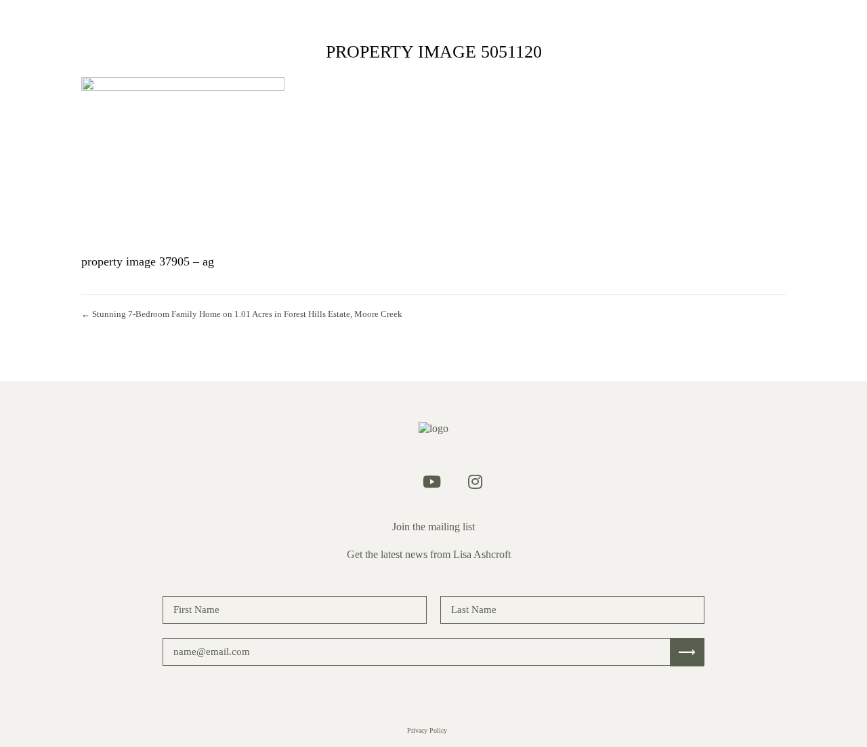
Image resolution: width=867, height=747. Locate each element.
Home (280, 20)
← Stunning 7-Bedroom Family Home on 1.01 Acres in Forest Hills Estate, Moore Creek (241, 314)
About (519, 20)
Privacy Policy (427, 730)
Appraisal (455, 20)
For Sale (338, 20)
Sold (395, 20)
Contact (579, 20)
